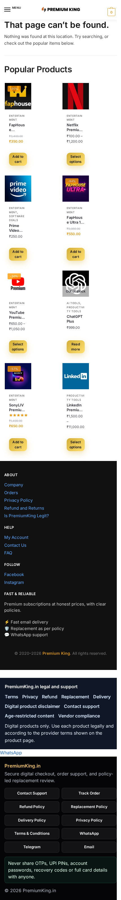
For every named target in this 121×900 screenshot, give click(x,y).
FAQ (8, 552)
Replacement (75, 696)
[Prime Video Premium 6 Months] (18, 189)
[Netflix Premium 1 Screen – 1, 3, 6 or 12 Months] (75, 96)
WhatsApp (11, 752)
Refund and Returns (24, 508)
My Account (16, 537)
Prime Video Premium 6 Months (17, 228)
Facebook (14, 574)
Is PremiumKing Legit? (26, 515)
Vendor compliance (79, 716)
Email (89, 847)
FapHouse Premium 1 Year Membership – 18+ (17, 127)
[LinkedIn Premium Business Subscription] (75, 376)
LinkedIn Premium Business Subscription (75, 407)
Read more (75, 346)
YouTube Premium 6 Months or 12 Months (17, 315)
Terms (11, 696)
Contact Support (32, 793)
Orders (11, 492)
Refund (49, 696)
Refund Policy (32, 806)
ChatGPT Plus (75, 318)
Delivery (102, 696)
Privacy (30, 696)
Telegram (32, 847)
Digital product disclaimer (32, 706)
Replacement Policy (89, 806)
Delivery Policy (32, 820)
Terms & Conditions (32, 833)
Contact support (82, 706)
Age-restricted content (29, 716)
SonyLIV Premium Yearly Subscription (18, 407)
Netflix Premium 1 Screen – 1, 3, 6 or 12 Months (75, 127)
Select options (76, 159)
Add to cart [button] (17, 159)
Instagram (14, 582)
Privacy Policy (18, 500)
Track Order (89, 793)
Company (13, 484)
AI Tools (73, 303)
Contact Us (15, 545)
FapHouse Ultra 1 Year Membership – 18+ (75, 220)
